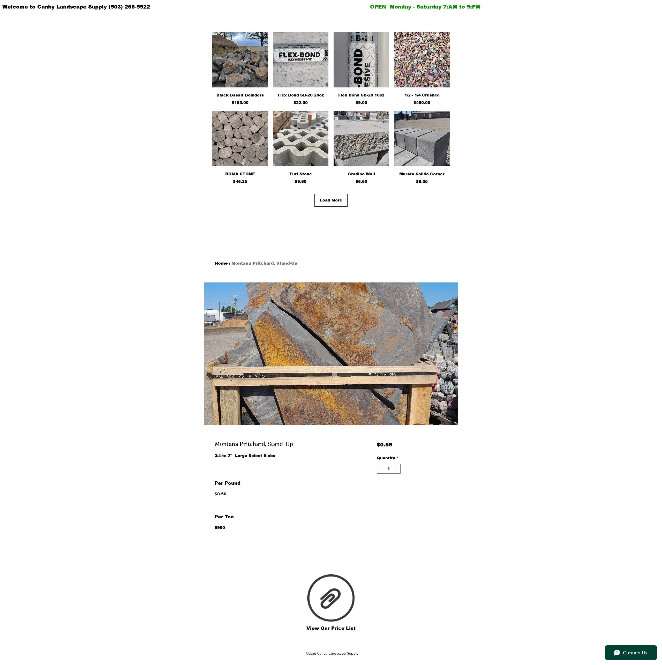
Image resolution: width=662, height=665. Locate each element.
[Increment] (396, 469)
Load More (331, 200)
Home (221, 263)
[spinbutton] (388, 469)
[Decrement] (381, 469)
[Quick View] (240, 60)
